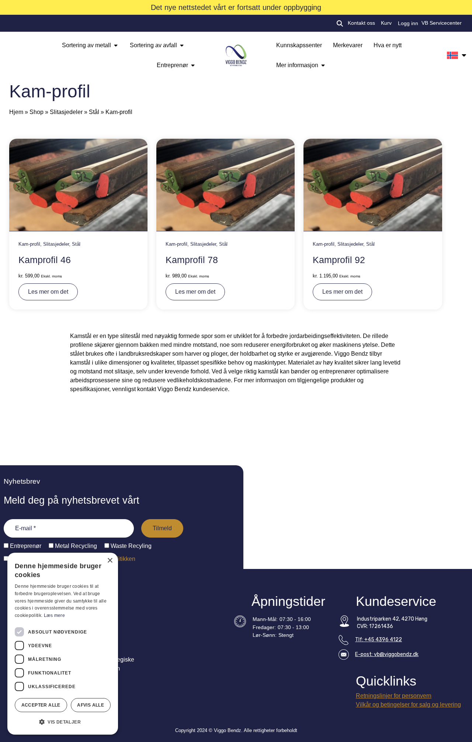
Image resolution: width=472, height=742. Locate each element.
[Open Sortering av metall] (116, 45)
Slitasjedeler (66, 112)
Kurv (386, 23)
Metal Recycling (75, 546)
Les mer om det (48, 292)
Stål (94, 112)
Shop (37, 112)
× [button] (109, 560)
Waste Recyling (130, 546)
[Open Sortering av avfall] (182, 45)
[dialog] (62, 644)
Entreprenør (24, 546)
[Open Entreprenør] (193, 65)
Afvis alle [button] (90, 705)
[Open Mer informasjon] (323, 65)
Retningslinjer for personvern (393, 696)
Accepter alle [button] (40, 705)
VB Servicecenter (441, 23)
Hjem (16, 112)
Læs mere (54, 615)
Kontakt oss (361, 23)
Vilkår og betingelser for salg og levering (408, 704)
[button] (63, 722)
